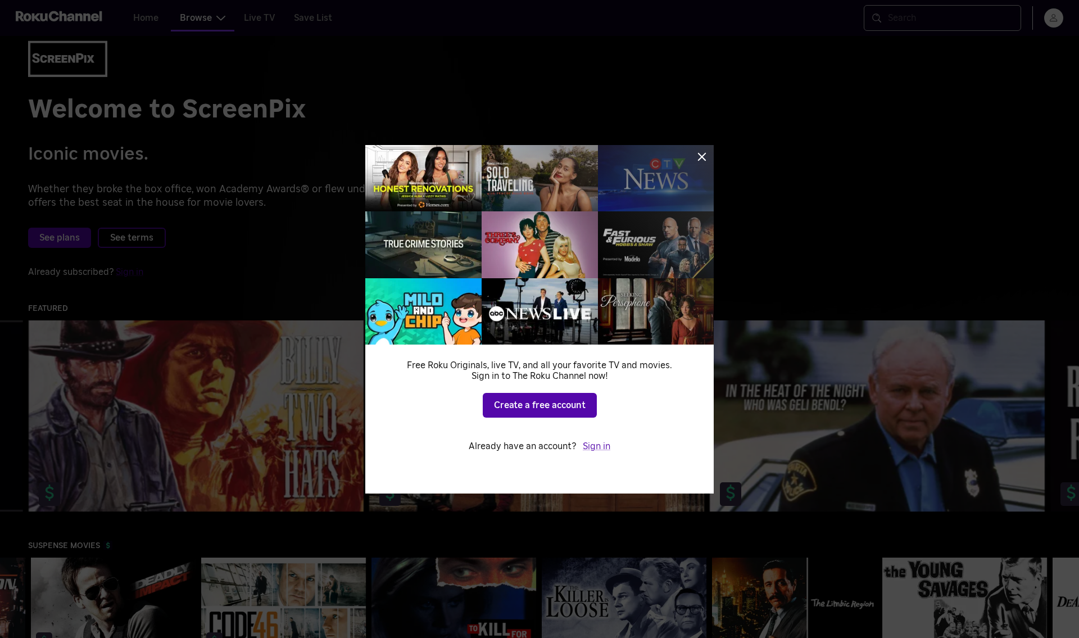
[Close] (702, 157)
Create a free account (540, 405)
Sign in (596, 446)
